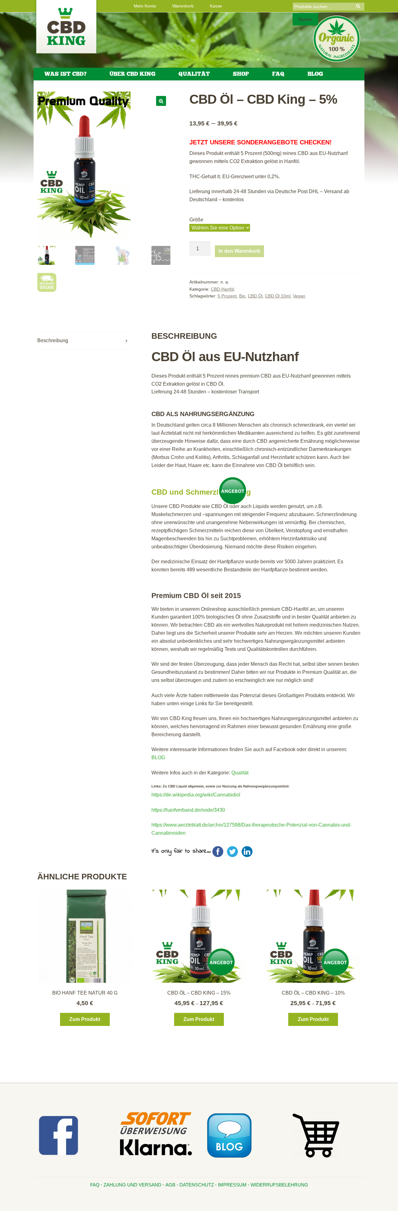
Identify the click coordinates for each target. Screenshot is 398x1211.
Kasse (216, 5)
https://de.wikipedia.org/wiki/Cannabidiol (195, 794)
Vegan (299, 295)
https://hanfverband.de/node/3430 (188, 810)
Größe (196, 219)
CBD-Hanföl (222, 289)
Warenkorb (183, 5)
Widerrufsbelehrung (279, 1184)
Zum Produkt (84, 1019)
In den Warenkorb (239, 251)
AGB (170, 1184)
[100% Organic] (336, 39)
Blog (315, 73)
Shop (241, 73)
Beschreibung (52, 340)
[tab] (84, 341)
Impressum (232, 1184)
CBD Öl (255, 295)
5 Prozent (227, 295)
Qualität (194, 73)
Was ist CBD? (65, 73)
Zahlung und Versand (132, 1184)
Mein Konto (145, 5)
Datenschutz (196, 1184)
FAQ (278, 73)
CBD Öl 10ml (277, 295)
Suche (305, 19)
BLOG (158, 757)
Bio (242, 295)
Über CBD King (132, 73)
